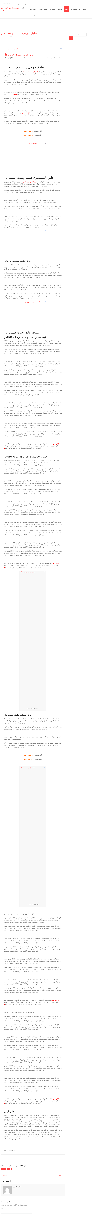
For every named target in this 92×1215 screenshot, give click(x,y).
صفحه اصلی (32, 9)
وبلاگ (66, 9)
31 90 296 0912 (28, 131)
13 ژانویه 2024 (8, 58)
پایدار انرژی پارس (13, 94)
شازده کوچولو (16, 57)
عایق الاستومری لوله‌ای (30, 182)
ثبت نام (20, 4)
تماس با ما (32, 15)
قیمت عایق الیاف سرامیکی (14, 1205)
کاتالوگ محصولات (75, 9)
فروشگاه (60, 9)
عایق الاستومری (29, 57)
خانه (15, 36)
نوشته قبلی (5, 1175)
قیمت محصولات (42, 9)
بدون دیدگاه (55, 57)
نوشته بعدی (61, 1175)
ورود (25, 4)
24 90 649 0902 (28, 135)
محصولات (52, 9)
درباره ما (85, 9)
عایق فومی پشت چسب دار (19, 54)
